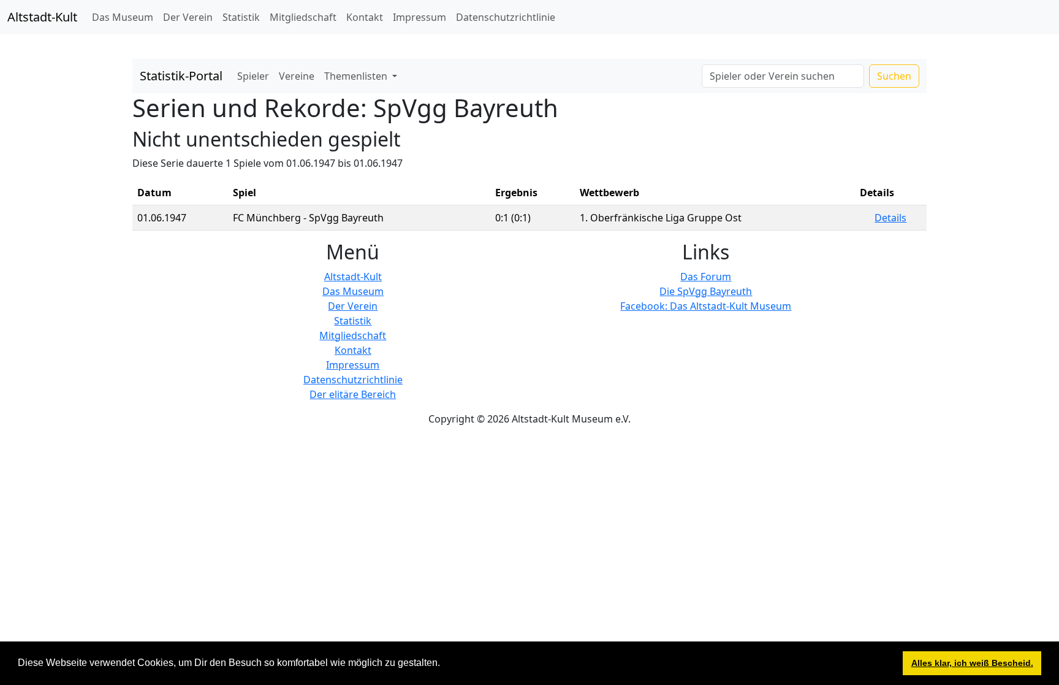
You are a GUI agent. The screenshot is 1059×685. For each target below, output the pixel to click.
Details (890, 217)
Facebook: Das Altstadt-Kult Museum (705, 306)
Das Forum (705, 276)
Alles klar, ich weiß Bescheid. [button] (972, 663)
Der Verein (188, 17)
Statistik (241, 17)
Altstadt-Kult (42, 17)
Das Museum (122, 17)
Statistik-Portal (181, 75)
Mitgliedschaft (303, 17)
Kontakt (364, 17)
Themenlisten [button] (357, 76)
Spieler (253, 76)
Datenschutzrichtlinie (505, 17)
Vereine (296, 76)
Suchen (894, 76)
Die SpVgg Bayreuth (705, 291)
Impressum (419, 17)
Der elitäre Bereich (352, 394)
